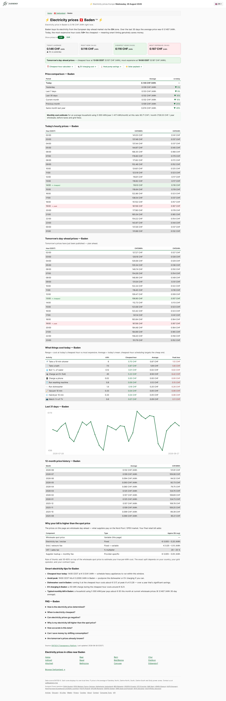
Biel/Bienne (119, 660)
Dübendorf (153, 663)
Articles (48, 693)
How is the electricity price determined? (66, 607)
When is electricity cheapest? (61, 612)
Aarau (47, 657)
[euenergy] (10, 3)
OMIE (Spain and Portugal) (124, 688)
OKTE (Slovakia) (139, 688)
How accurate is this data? (59, 628)
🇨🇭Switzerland (59, 13)
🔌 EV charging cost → (86, 67)
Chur (150, 657)
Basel (82, 660)
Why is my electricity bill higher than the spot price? (71, 623)
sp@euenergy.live (51, 683)
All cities (63, 693)
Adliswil (48, 660)
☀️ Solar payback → (134, 67)
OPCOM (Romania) (97, 688)
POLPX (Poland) (85, 688)
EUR (68, 37)
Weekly (69, 693)
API (114, 693)
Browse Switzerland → (55, 669)
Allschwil (49, 663)
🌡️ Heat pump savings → (111, 67)
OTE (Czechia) (141, 686)
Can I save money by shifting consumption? (67, 633)
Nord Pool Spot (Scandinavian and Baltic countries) (62, 688)
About (89, 693)
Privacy (76, 693)
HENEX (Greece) (160, 686)
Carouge (118, 663)
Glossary (55, 693)
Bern (116, 657)
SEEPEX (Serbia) (109, 688)
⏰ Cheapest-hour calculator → (60, 67)
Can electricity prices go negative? (63, 617)
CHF (61, 37)
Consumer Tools (106, 693)
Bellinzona (84, 663)
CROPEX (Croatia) (130, 686)
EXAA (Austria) (68, 686)
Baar (82, 657)
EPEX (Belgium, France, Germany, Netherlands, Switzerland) (93, 686)
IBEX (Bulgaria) (118, 686)
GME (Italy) (150, 686)
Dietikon (152, 660)
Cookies (83, 693)
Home (49, 13)
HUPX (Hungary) (172, 686)
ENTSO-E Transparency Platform (64, 646)
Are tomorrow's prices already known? (65, 638)
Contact (96, 693)
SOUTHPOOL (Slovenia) (153, 688)
